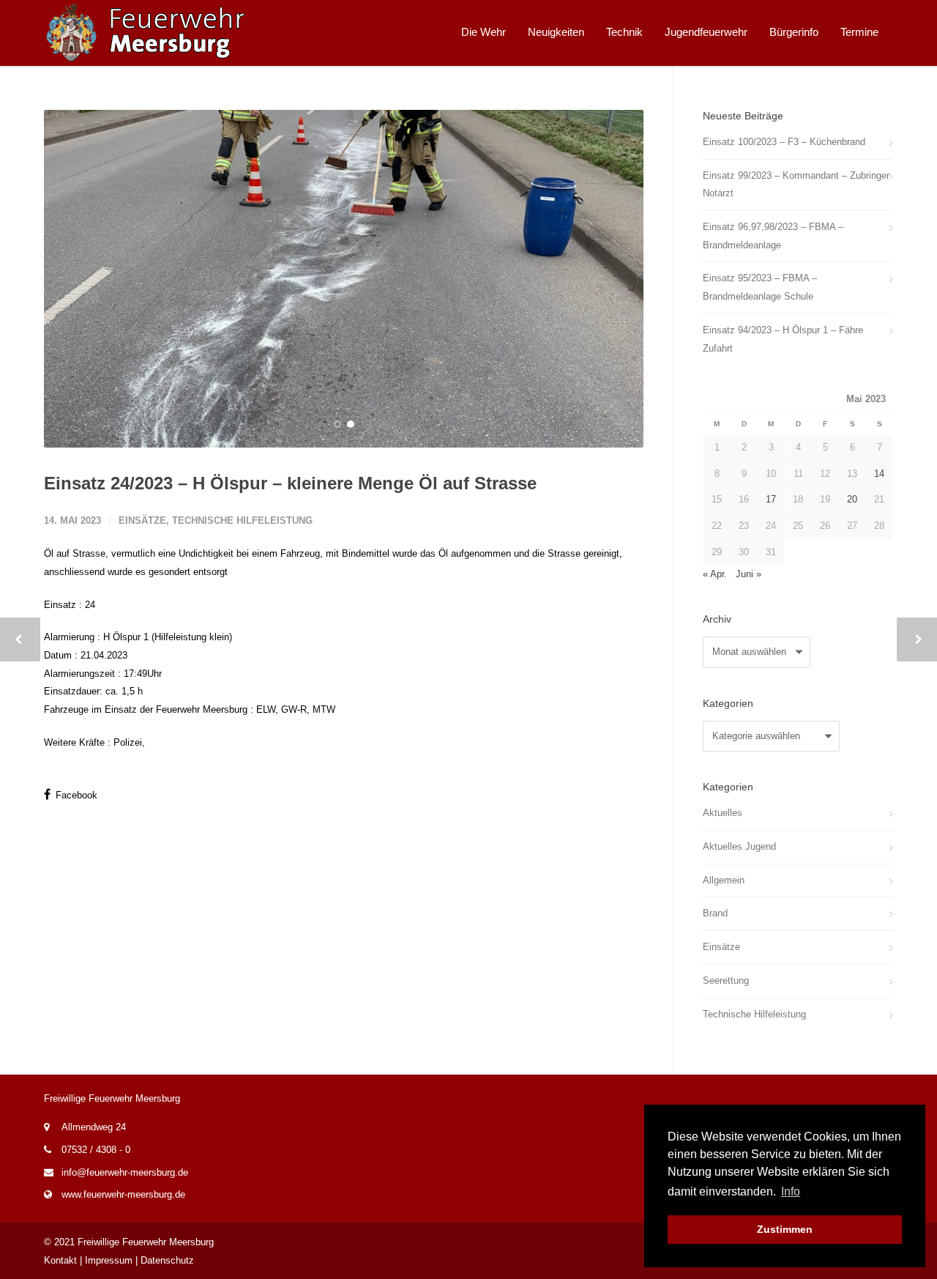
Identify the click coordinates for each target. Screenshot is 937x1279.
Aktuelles (722, 812)
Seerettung (726, 980)
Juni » (748, 573)
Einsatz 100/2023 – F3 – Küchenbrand (784, 141)
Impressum (108, 1260)
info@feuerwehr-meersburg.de (124, 1172)
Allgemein (723, 880)
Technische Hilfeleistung (242, 520)
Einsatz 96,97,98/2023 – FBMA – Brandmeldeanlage (773, 236)
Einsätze (142, 520)
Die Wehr (483, 32)
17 (771, 499)
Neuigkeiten (556, 32)
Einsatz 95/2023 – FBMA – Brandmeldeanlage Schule (760, 287)
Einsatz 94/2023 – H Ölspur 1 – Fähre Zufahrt (783, 339)
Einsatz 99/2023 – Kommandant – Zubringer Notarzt (796, 184)
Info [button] (790, 1191)
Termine (859, 32)
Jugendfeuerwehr (706, 32)
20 (852, 499)
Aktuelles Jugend (739, 846)
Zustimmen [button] (785, 1229)
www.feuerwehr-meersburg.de (123, 1194)
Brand (715, 913)
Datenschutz (167, 1260)
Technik (624, 32)
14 (879, 473)
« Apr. (715, 573)
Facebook (75, 795)
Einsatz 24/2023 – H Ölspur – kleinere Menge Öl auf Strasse (290, 483)
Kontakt (60, 1260)
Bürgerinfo (793, 32)
